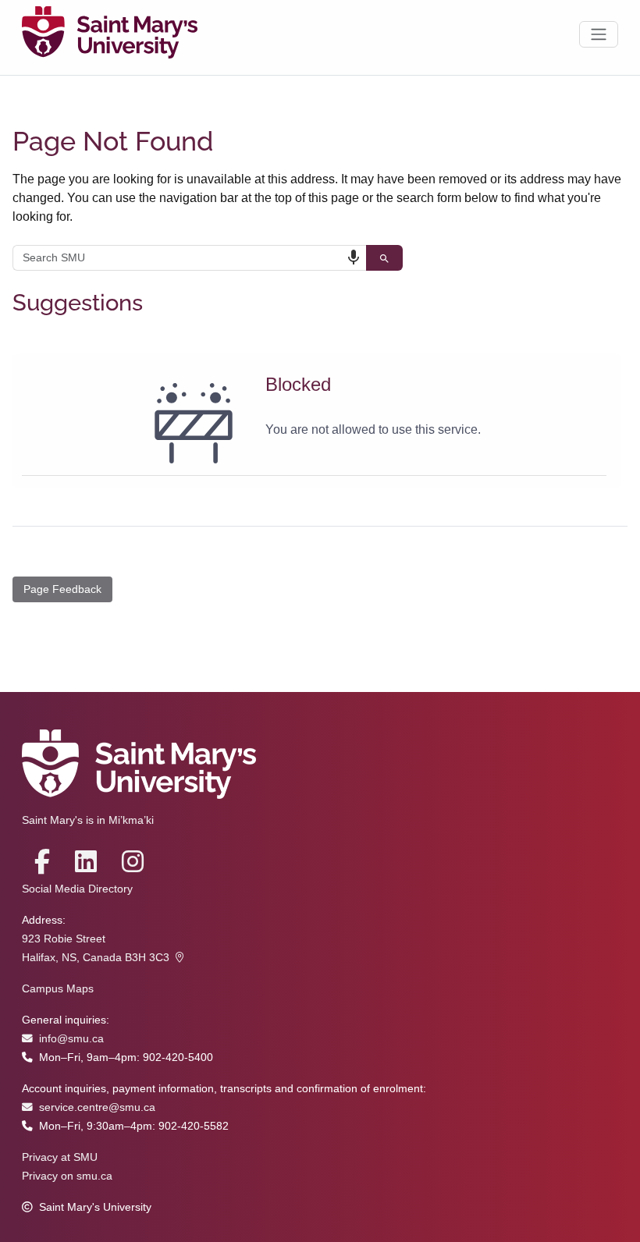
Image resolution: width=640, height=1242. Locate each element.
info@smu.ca (71, 1039)
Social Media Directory (77, 889)
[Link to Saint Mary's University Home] (109, 34)
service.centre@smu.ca (97, 1107)
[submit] (384, 258)
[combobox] (189, 258)
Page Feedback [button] (62, 589)
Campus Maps (58, 989)
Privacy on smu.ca (67, 1176)
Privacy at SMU (60, 1157)
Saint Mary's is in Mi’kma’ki (88, 820)
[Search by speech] (353, 257)
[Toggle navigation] (598, 34)
